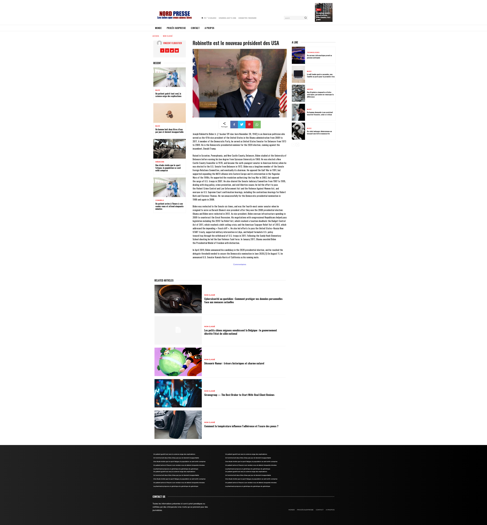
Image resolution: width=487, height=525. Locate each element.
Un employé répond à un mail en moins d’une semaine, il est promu (323, 16)
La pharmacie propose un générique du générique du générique (175, 469)
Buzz (318, 10)
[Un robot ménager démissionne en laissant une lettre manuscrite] (298, 131)
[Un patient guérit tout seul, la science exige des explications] (169, 77)
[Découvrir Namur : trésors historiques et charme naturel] (178, 362)
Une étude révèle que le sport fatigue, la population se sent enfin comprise (168, 168)
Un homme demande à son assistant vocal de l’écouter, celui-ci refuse (320, 113)
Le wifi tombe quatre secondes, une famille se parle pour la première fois (321, 75)
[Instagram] (167, 50)
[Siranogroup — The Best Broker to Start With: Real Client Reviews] (178, 393)
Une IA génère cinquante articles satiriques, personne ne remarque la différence (320, 94)
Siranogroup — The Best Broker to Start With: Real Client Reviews (239, 395)
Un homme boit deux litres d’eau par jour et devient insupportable (169, 131)
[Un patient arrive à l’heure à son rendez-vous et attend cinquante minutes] (169, 187)
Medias (310, 89)
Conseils (159, 200)
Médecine (159, 162)
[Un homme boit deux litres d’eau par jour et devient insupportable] (169, 113)
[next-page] (297, 144)
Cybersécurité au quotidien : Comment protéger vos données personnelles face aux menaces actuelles (243, 300)
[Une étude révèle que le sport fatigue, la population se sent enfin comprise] (169, 149)
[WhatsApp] (257, 124)
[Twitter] (172, 50)
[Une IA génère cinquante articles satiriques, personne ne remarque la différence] (298, 93)
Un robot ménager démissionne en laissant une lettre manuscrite (319, 132)
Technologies (313, 52)
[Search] (305, 18)
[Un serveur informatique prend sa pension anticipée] (298, 55)
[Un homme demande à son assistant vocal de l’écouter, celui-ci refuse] (298, 112)
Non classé (168, 36)
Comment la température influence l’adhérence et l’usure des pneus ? (241, 426)
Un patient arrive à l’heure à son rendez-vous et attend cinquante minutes (169, 206)
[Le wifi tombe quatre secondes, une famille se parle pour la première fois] (298, 74)
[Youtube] (177, 50)
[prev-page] (293, 144)
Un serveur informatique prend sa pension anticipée (319, 56)
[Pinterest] (249, 124)
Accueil (156, 36)
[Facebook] (162, 50)
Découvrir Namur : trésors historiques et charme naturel (234, 363)
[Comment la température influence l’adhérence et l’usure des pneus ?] (178, 424)
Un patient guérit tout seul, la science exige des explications (168, 95)
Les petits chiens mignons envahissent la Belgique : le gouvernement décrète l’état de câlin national (240, 331)
